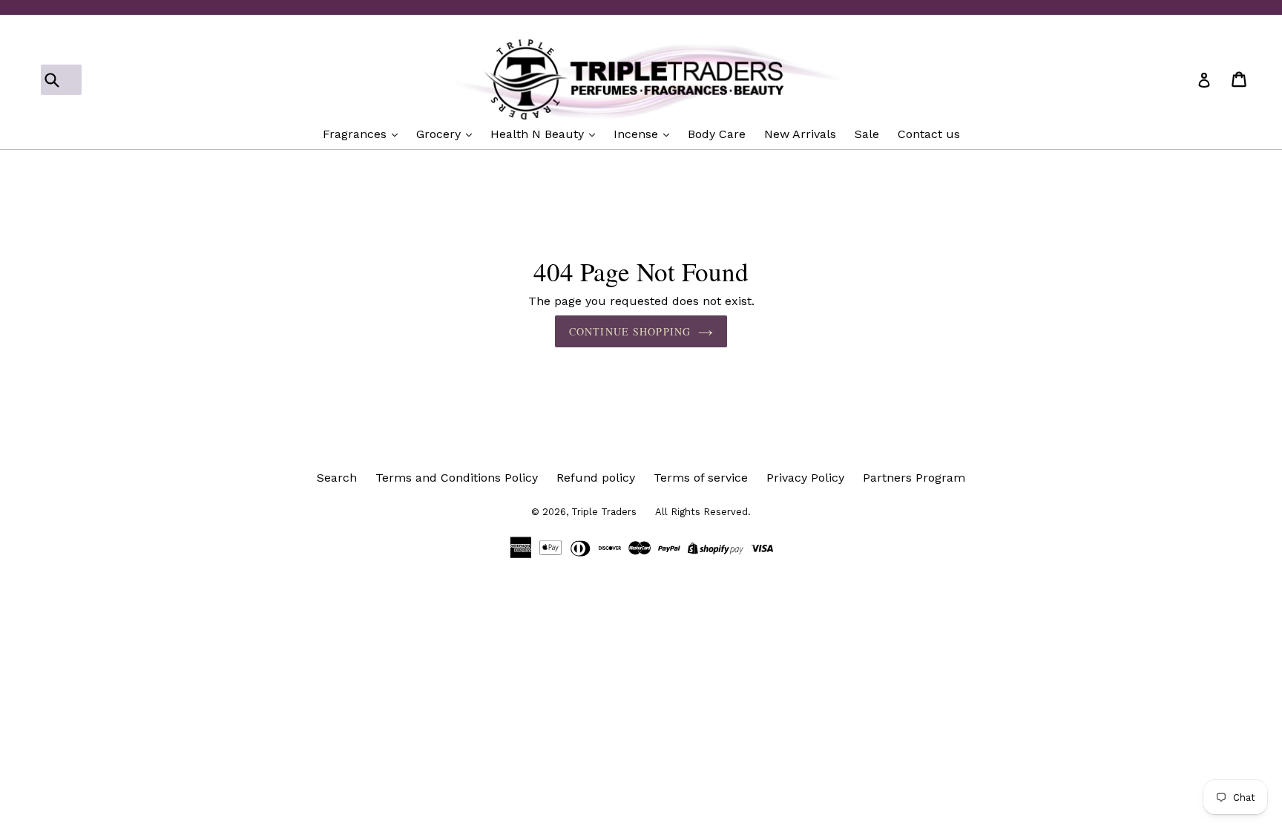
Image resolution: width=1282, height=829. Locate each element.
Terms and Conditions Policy (456, 478)
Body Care (717, 134)
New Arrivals (800, 134)
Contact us (929, 134)
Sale (867, 134)
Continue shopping (630, 331)
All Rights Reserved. (703, 511)
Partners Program (914, 478)
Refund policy (595, 478)
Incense (638, 134)
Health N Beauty (539, 134)
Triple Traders (604, 511)
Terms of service (701, 478)
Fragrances (356, 134)
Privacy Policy (805, 478)
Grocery (440, 134)
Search (337, 478)
